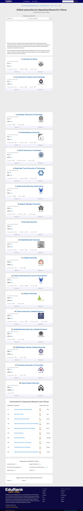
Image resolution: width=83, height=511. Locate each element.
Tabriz (43, 499)
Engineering (29, 5)
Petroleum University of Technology (29, 365)
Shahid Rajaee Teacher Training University (29, 347)
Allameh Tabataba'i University (29, 204)
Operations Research (45, 5)
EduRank (48, 12)
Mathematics (36, 5)
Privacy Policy (74, 510)
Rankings (40, 71)
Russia (62, 499)
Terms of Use (67, 510)
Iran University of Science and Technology (29, 77)
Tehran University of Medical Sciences (29, 311)
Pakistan (63, 491)
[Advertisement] (17, 32)
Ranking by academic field (29, 15)
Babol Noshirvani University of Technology (24, 428)
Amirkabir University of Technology (29, 114)
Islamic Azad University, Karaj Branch (23, 409)
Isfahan (44, 491)
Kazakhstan (63, 495)
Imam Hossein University (29, 383)
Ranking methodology (12, 507)
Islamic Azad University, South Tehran (29, 186)
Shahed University (29, 258)
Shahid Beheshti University (29, 240)
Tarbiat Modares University (29, 132)
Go (50, 18)
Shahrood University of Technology (22, 442)
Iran (56, 5)
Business (24, 5)
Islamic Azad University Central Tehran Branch (29, 276)
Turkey (62, 493)
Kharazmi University (29, 222)
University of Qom (18, 414)
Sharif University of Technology (29, 150)
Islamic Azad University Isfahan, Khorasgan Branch (26, 451)
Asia (52, 5)
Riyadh (44, 493)
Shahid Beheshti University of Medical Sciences (29, 329)
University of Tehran (29, 59)
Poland (62, 501)
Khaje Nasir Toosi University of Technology (29, 168)
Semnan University (18, 433)
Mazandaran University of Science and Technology (26, 423)
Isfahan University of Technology (22, 447)
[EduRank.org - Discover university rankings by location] (9, 1)
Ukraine (63, 497)
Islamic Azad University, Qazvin (21, 418)
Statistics (16, 71)
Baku (43, 501)
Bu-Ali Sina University (19, 437)
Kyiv (43, 497)
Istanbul (44, 495)
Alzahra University (29, 293)
